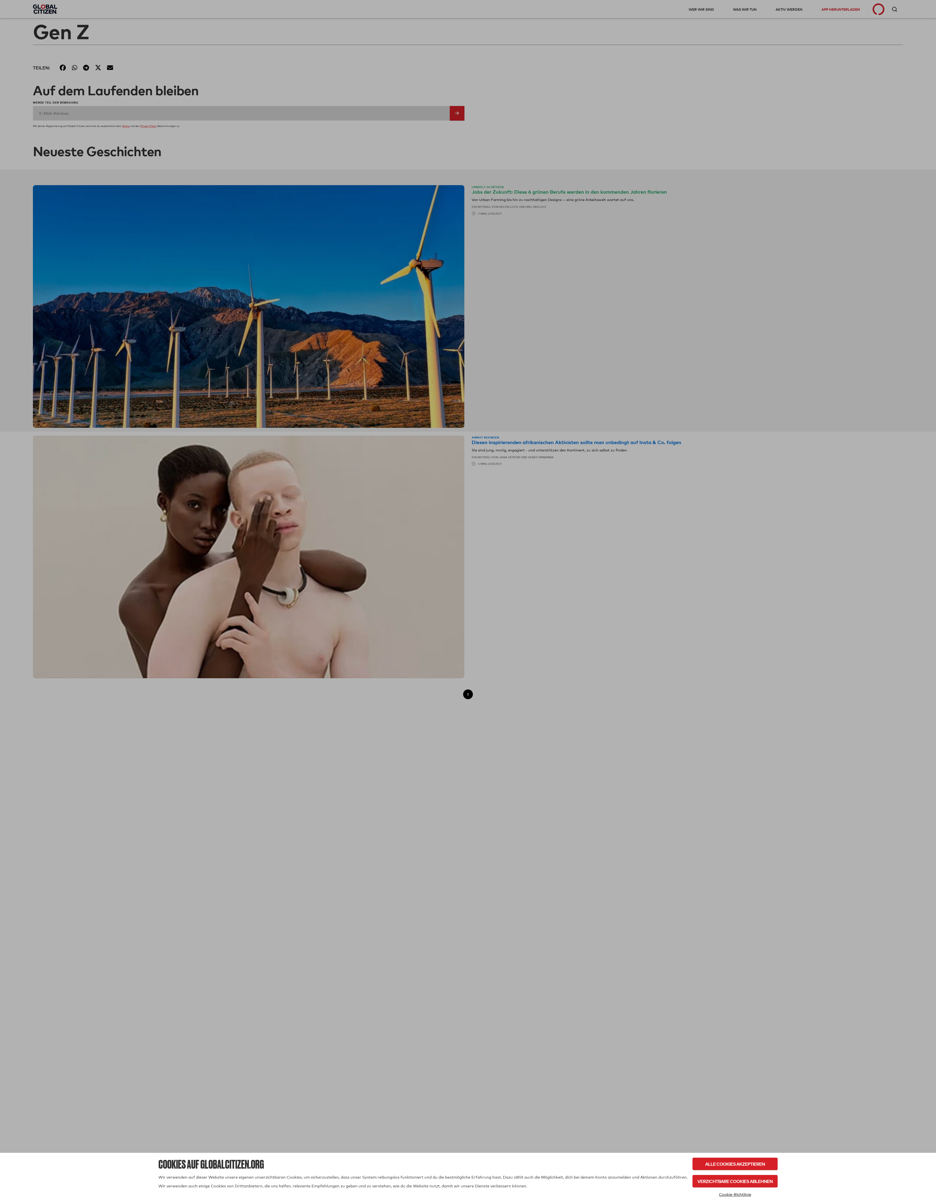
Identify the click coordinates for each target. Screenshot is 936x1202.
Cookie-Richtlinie (735, 1194)
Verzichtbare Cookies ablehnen (735, 1181)
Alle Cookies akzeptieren (735, 1164)
